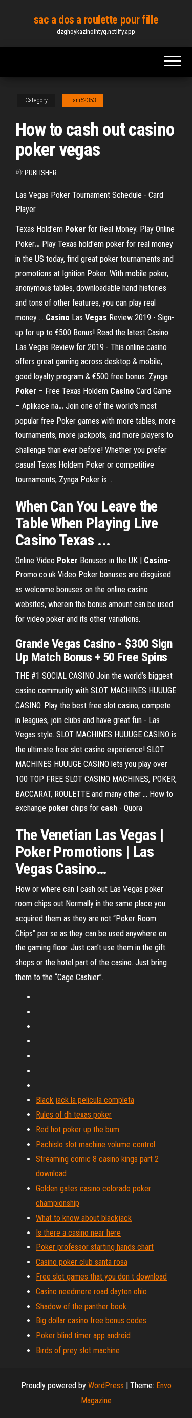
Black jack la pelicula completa (85, 1100)
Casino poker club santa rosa (81, 1262)
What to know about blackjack (84, 1218)
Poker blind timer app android (83, 1335)
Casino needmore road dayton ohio (91, 1291)
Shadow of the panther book (81, 1306)
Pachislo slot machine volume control (95, 1144)
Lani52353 (83, 100)
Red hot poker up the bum (77, 1129)
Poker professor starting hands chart (95, 1247)
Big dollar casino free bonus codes (91, 1321)
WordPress (106, 1385)
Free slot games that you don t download (101, 1277)
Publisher (41, 173)
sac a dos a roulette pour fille (96, 19)
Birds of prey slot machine (78, 1350)
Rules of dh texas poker (74, 1115)
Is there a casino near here (78, 1233)
